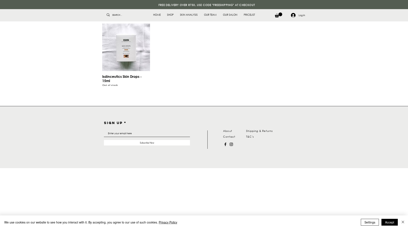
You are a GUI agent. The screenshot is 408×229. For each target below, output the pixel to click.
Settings (369, 222)
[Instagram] (231, 144)
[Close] (402, 222)
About (227, 131)
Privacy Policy (168, 222)
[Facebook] (225, 144)
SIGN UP (113, 122)
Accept (389, 222)
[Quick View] (126, 47)
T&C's (250, 136)
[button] (278, 15)
